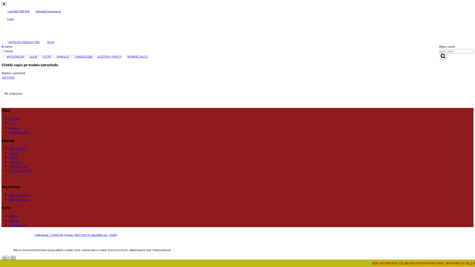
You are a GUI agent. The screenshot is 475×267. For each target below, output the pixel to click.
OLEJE (33, 56)
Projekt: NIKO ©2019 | (90, 235)
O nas (12, 123)
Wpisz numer (447, 46)
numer (8, 46)
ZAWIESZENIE (83, 56)
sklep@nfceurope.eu (48, 11)
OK (12, 257)
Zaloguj (13, 216)
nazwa (9, 51)
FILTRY (46, 56)
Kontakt (14, 119)
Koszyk (13, 220)
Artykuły (14, 128)
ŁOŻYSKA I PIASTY (109, 56)
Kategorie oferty (19, 132)
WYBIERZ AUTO (137, 56)
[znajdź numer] (443, 56)
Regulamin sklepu (19, 195)
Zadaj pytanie (17, 225)
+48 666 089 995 (18, 11)
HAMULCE (62, 56)
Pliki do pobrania (19, 199)
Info (5, 257)
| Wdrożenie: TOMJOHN (48, 235)
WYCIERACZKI (15, 56)
